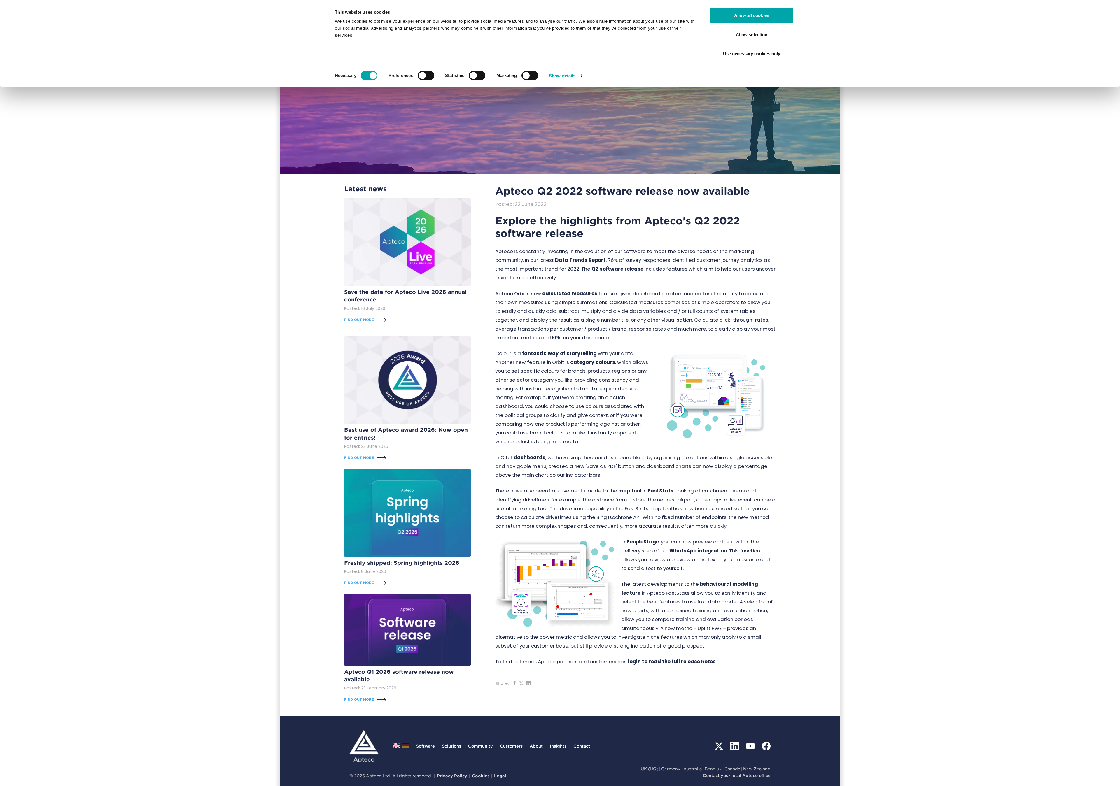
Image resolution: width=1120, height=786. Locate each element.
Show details (562, 75)
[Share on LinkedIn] (528, 683)
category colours (592, 362)
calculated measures (569, 293)
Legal (500, 775)
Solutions (451, 745)
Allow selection (752, 34)
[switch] (426, 75)
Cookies (480, 775)
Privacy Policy (452, 775)
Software (425, 745)
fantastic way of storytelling (559, 353)
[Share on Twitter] (521, 683)
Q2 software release (617, 268)
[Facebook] (766, 746)
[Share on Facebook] (514, 683)
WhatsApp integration (698, 550)
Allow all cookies (751, 15)
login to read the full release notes (672, 661)
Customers (511, 745)
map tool (629, 490)
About (536, 745)
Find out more (359, 319)
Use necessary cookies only (751, 53)
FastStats (660, 490)
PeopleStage (642, 541)
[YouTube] (750, 746)
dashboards (529, 457)
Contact (581, 745)
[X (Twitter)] (719, 746)
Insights (558, 745)
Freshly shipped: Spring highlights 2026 (401, 562)
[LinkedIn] (734, 746)
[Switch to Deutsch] (405, 746)
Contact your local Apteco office (737, 775)
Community (480, 745)
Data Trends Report (580, 260)
